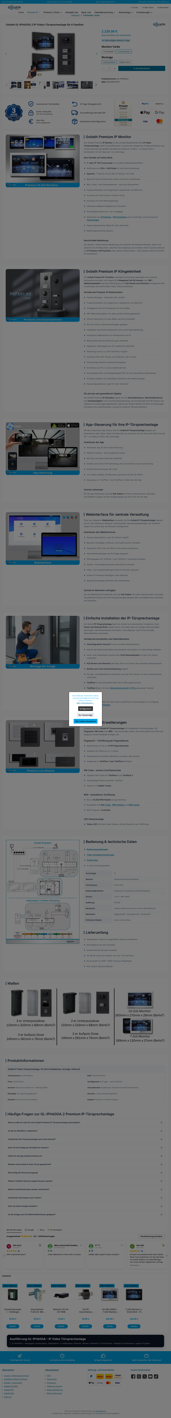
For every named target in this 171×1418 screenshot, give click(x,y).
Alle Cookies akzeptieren (85, 721)
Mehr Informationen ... (85, 703)
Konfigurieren (85, 708)
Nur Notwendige (85, 715)
